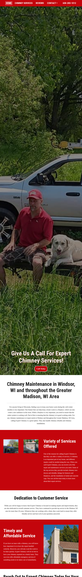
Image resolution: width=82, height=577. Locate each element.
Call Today (41, 369)
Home (9, 3)
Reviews (40, 3)
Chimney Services (24, 3)
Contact (51, 3)
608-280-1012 (69, 3)
